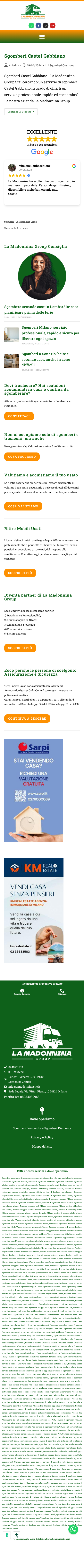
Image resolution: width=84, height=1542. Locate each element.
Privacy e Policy (42, 1137)
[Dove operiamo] (42, 1111)
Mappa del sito (42, 1146)
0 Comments (24, 317)
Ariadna (14, 65)
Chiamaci (62, 994)
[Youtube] (52, 25)
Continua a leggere (23, 110)
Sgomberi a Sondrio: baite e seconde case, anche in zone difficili (46, 359)
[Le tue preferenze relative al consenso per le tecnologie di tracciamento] (7, 1535)
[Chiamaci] (62, 991)
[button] (42, 36)
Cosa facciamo (22, 457)
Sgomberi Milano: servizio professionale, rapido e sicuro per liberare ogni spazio (51, 333)
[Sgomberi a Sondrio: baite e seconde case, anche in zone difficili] (11, 361)
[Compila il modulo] (22, 991)
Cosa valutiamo (23, 506)
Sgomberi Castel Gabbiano (34, 56)
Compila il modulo (22, 994)
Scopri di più (20, 573)
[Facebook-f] (38, 25)
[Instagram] (45, 25)
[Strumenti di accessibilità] (16, 1535)
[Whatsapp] (31, 25)
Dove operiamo (42, 1119)
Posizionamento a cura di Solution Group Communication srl (42, 1539)
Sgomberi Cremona (62, 65)
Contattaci (19, 416)
